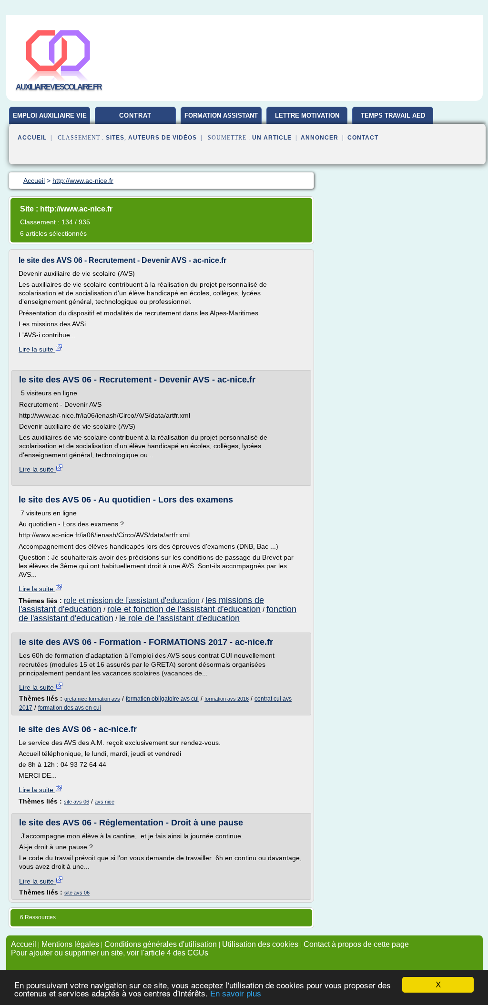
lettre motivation (307, 115)
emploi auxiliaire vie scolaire (50, 119)
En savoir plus (235, 993)
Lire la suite (37, 349)
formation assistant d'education (221, 119)
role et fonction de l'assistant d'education (184, 609)
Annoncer (319, 137)
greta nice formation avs (92, 699)
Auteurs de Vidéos (162, 137)
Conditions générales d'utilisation (160, 944)
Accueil (32, 137)
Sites (115, 137)
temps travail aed (393, 115)
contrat (135, 115)
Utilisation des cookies (260, 944)
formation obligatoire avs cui (162, 698)
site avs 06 (76, 801)
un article (272, 137)
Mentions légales (70, 944)
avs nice (104, 801)
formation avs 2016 (226, 699)
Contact (362, 137)
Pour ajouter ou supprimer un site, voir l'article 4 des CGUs (109, 953)
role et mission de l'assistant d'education (132, 600)
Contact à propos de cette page (356, 944)
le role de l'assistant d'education (179, 618)
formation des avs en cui (69, 707)
